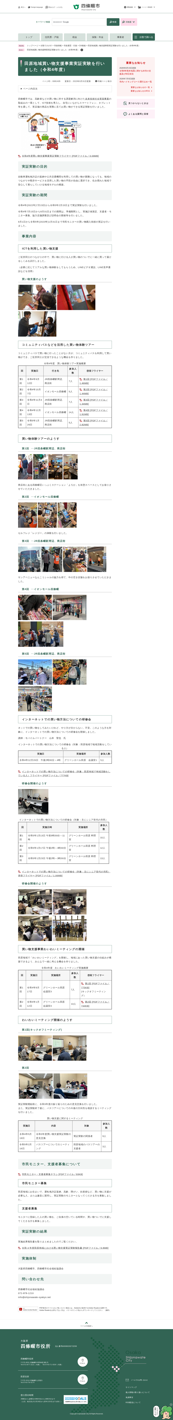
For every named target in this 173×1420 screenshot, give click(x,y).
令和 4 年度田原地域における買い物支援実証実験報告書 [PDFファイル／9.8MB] (65, 1248)
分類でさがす (46, 45)
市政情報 (58, 45)
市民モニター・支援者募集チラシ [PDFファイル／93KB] (52, 1174)
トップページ (32, 45)
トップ (28, 37)
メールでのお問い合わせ (139, 1380)
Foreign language (37, 7)
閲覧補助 (130, 7)
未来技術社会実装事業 (97, 99)
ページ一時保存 (147, 7)
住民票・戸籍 (52, 37)
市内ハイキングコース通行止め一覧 (135, 82)
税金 (74, 37)
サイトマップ (131, 1387)
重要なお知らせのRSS (140, 91)
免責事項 (129, 1397)
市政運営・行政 (70, 45)
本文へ (23, 7)
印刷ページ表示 (105, 81)
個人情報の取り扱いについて (138, 1392)
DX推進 (82, 45)
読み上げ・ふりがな (56, 7)
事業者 (120, 37)
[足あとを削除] (81, 49)
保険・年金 (97, 37)
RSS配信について (133, 1402)
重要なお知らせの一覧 (140, 87)
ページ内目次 (30, 88)
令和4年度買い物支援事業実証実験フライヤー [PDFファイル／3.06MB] (60, 156)
